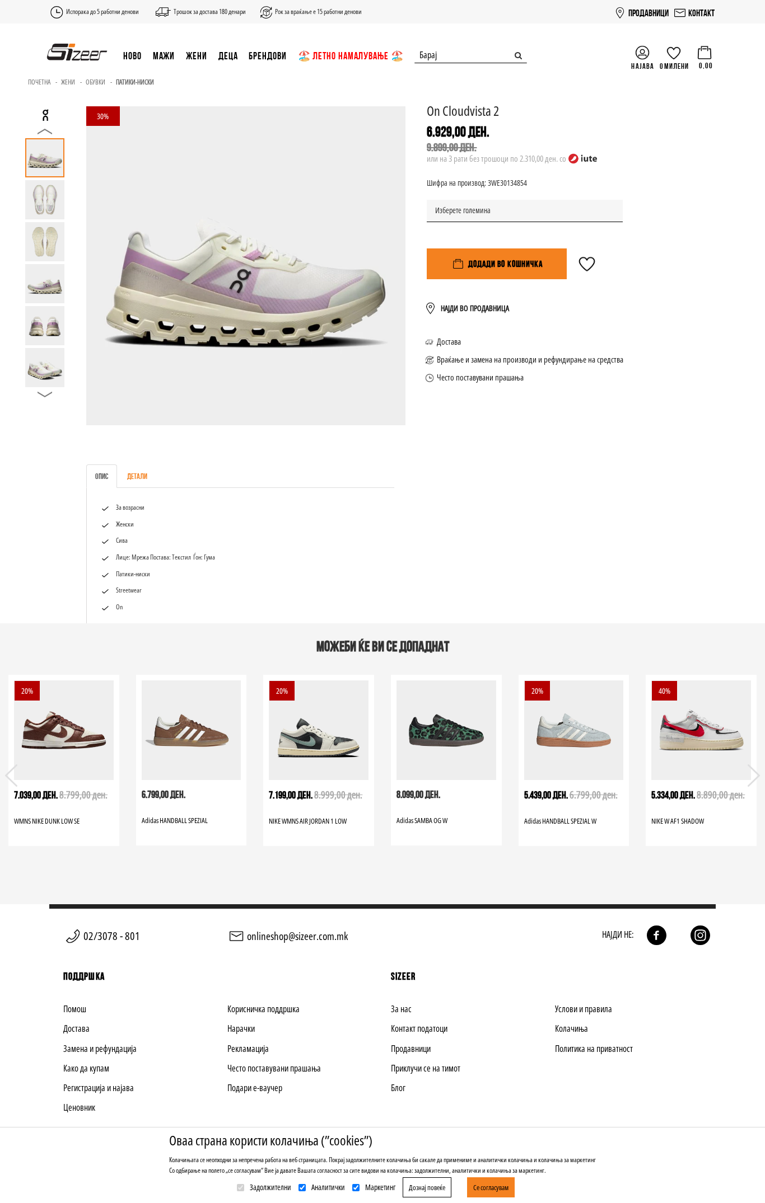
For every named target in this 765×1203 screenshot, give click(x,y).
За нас (401, 1009)
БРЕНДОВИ (267, 56)
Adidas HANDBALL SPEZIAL (175, 820)
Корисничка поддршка (263, 1009)
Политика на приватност (594, 1048)
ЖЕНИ (196, 56)
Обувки (95, 82)
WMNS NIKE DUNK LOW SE (47, 821)
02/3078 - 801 (111, 935)
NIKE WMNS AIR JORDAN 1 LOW (308, 821)
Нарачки (241, 1028)
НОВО (132, 56)
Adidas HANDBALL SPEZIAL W (560, 821)
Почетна (39, 82)
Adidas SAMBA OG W (422, 820)
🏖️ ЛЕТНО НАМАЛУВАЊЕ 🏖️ (351, 56)
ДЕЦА (228, 56)
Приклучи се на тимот (425, 1068)
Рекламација (248, 1048)
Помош (74, 1009)
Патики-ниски (135, 82)
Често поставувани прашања (480, 377)
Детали (137, 476)
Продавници (411, 1048)
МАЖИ (164, 56)
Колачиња (571, 1028)
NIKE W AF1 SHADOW (677, 821)
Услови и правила (583, 1009)
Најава (642, 66)
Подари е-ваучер (254, 1088)
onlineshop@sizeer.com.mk (297, 936)
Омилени (674, 66)
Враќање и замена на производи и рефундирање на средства (530, 359)
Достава (449, 341)
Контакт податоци (419, 1028)
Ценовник (79, 1107)
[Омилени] (587, 269)
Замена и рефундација (100, 1048)
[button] (754, 775)
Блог (398, 1088)
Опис (101, 476)
